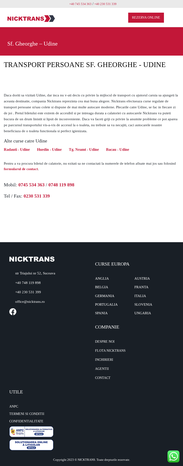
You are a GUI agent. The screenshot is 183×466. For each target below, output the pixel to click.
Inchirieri (104, 359)
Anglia (102, 278)
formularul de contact (21, 169)
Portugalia (106, 304)
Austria (142, 278)
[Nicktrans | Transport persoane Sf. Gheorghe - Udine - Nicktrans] (31, 18)
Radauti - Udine (17, 149)
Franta (141, 287)
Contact (103, 378)
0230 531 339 (37, 196)
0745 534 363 (31, 184)
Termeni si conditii (26, 414)
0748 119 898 (61, 184)
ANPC (13, 406)
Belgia (101, 287)
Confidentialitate (26, 421)
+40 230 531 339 (105, 4)
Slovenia (143, 304)
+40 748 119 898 (28, 283)
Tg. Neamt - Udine (84, 149)
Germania (104, 296)
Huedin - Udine (49, 149)
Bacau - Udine (117, 149)
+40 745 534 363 (80, 4)
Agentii (102, 369)
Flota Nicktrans (110, 350)
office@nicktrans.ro (30, 302)
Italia (140, 296)
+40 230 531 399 (28, 292)
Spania (101, 313)
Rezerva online (146, 17)
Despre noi (105, 341)
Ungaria (142, 313)
